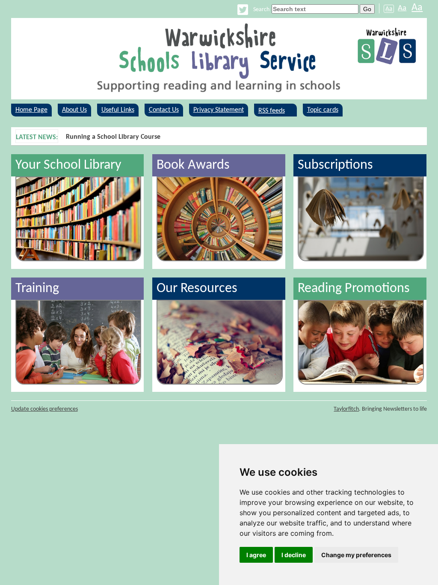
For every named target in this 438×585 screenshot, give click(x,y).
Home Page (31, 110)
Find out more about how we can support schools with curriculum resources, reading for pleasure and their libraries (235, 137)
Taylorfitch (346, 409)
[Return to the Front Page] (219, 58)
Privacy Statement (218, 110)
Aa (388, 9)
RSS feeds (271, 110)
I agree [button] (256, 554)
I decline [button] (293, 554)
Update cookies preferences (44, 409)
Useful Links (117, 110)
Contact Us (164, 110)
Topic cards (322, 110)
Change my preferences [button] (356, 554)
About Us (74, 110)
